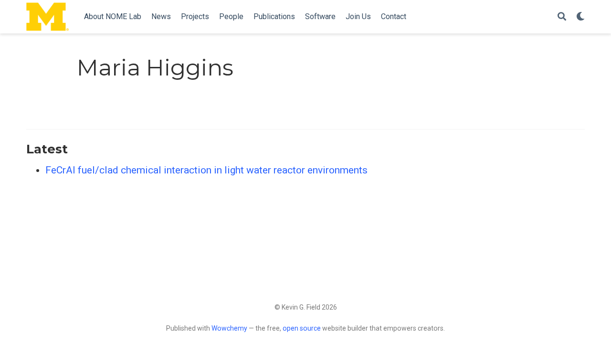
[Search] (562, 16)
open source (302, 328)
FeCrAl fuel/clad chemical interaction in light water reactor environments (206, 170)
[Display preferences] (580, 16)
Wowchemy (229, 328)
